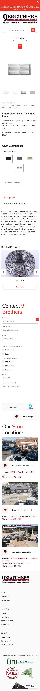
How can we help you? (9, 383)
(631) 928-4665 (14, 566)
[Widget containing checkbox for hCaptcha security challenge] (18, 407)
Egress (11, 105)
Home (4, 103)
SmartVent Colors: (11, 151)
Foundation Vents (21, 105)
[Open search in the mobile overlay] (20, 30)
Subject (4, 374)
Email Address (7, 326)
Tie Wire (20, 280)
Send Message (27, 417)
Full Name (5, 318)
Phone (4, 335)
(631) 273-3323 (14, 477)
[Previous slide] (3, 272)
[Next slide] (36, 272)
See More (20, 287)
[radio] (8, 159)
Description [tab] (9, 197)
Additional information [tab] (14, 203)
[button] (20, 46)
